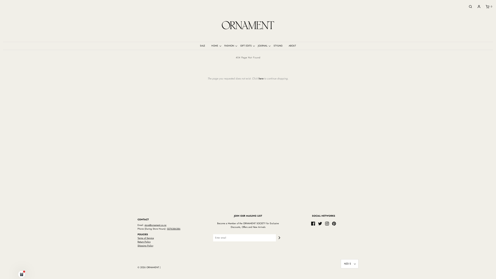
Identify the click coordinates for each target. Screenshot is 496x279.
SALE (202, 45)
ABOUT (292, 45)
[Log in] (477, 6)
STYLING (278, 45)
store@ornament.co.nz (155, 225)
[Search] (468, 6)
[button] (349, 263)
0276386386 (173, 229)
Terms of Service (146, 238)
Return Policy (144, 242)
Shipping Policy (145, 245)
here (261, 78)
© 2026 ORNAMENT (148, 267)
